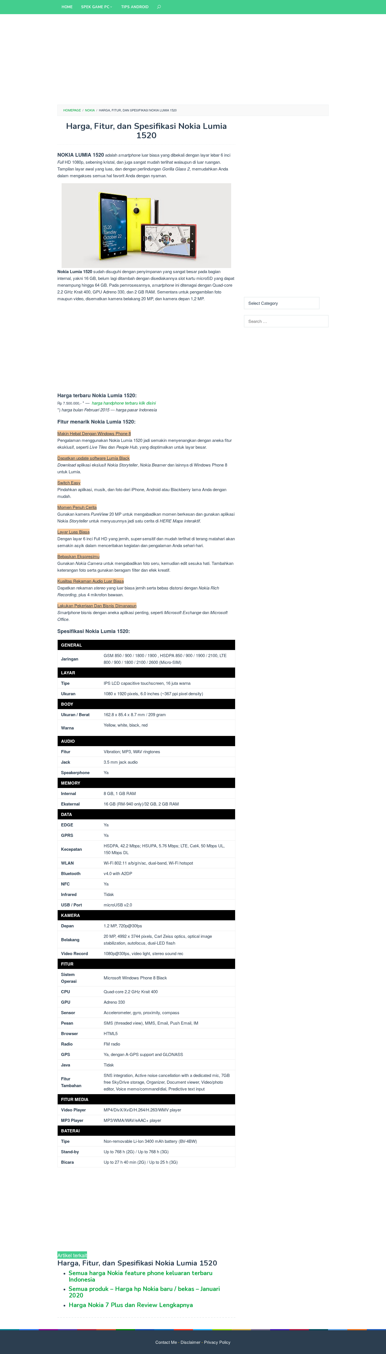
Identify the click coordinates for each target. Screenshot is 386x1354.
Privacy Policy (217, 1342)
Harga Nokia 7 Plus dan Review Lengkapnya (131, 1305)
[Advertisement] (193, 59)
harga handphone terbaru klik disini (124, 403)
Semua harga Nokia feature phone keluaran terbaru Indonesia (140, 1276)
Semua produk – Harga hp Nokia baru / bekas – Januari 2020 (144, 1292)
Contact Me (166, 1342)
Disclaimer (190, 1342)
